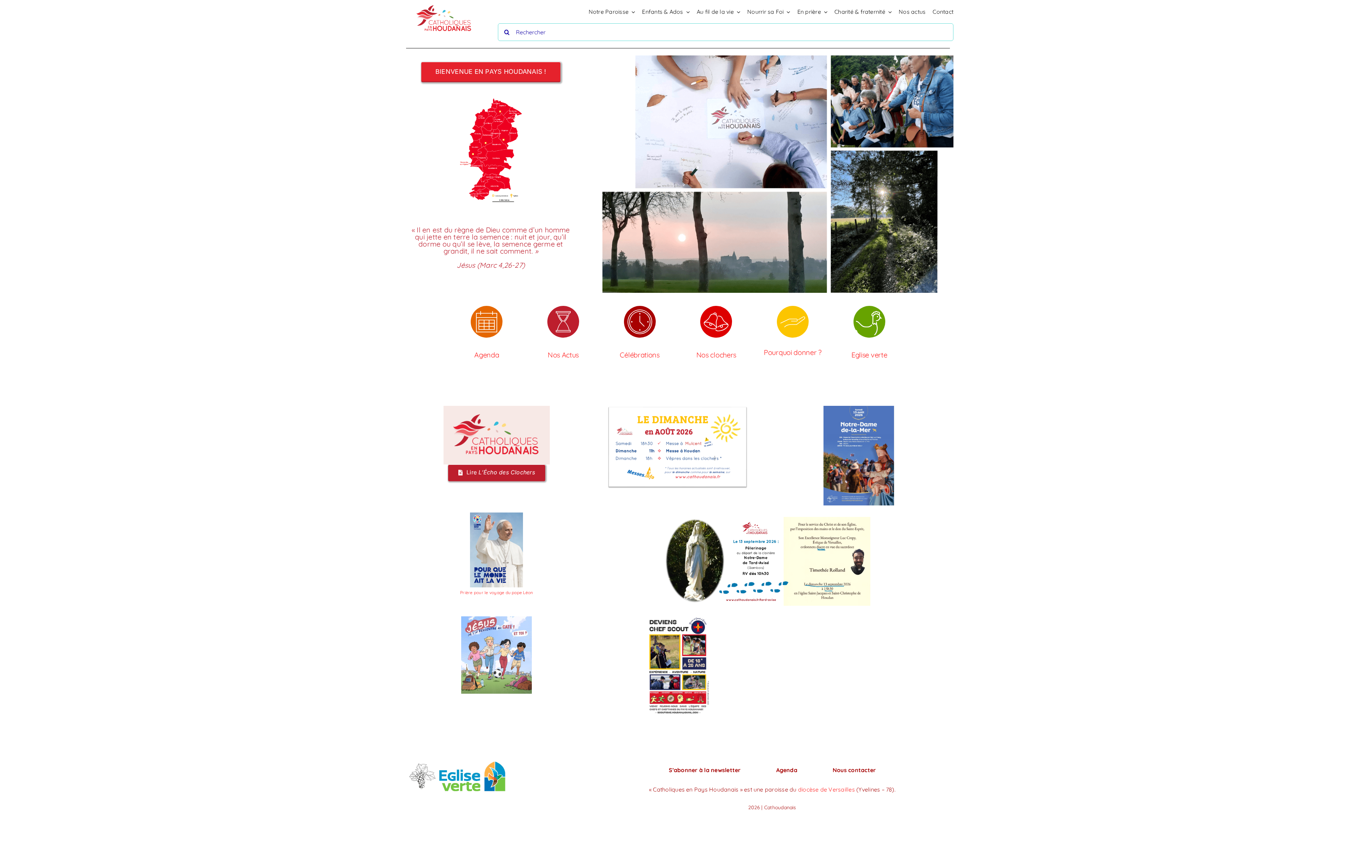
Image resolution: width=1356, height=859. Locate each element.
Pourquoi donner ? (793, 352)
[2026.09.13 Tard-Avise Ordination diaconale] (768, 515)
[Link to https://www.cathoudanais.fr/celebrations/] (640, 322)
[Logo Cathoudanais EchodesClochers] (497, 408)
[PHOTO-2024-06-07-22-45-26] (457, 761)
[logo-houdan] (444, 3)
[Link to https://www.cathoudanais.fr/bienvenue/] (716, 322)
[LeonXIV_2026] (496, 515)
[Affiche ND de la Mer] (858, 408)
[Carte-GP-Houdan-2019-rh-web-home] (491, 98)
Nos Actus (563, 354)
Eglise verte (869, 354)
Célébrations (639, 354)
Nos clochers (716, 354)
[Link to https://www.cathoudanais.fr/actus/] (563, 322)
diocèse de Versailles (827, 789)
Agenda (486, 354)
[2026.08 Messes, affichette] (677, 408)
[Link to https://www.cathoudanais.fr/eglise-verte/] (869, 322)
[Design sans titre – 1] (677, 619)
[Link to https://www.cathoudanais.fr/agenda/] (486, 322)
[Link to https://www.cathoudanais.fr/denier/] (793, 322)
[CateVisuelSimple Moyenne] (496, 619)
